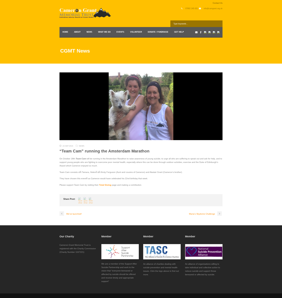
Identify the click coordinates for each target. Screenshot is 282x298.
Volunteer (136, 32)
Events (120, 32)
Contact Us (218, 3)
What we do (104, 32)
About (77, 32)
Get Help (179, 32)
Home (65, 32)
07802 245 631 (191, 8)
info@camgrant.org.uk (213, 8)
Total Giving (105, 185)
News (89, 32)
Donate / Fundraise (158, 32)
